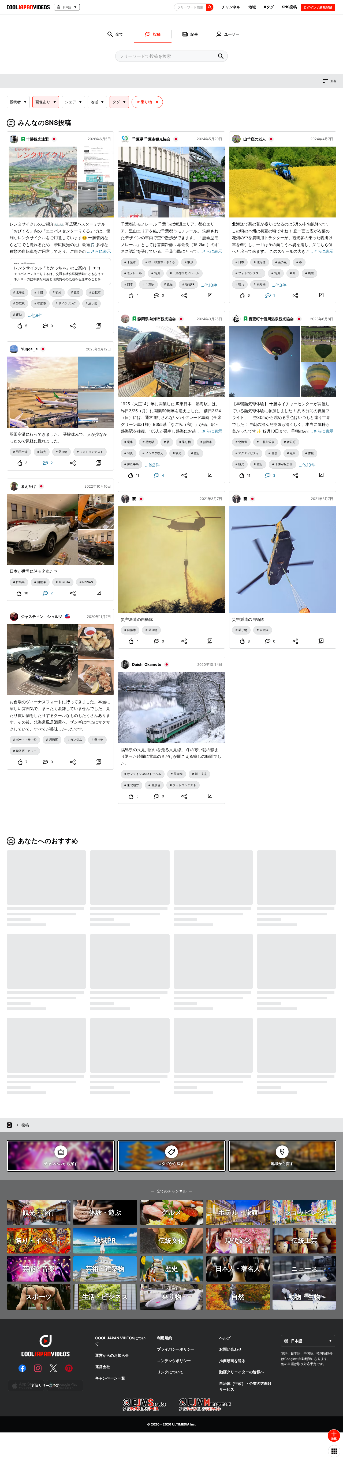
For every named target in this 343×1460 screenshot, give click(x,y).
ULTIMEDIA (180, 1424)
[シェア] (73, 326)
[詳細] (98, 326)
